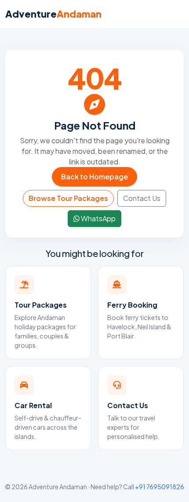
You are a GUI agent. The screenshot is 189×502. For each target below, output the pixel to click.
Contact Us (141, 198)
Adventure (53, 14)
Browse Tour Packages (68, 198)
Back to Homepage (94, 176)
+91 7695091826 (159, 487)
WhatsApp (98, 218)
